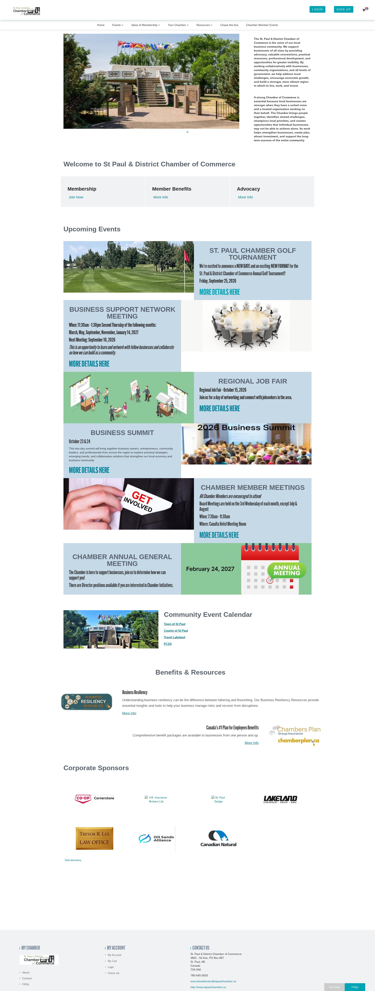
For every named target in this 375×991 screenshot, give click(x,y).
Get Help (334, 987)
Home (100, 25)
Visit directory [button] (73, 860)
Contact (27, 978)
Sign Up (344, 9)
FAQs (25, 984)
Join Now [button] (76, 197)
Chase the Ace (229, 25)
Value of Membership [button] (144, 25)
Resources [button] (203, 25)
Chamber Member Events (262, 25)
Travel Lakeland (174, 637)
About (25, 972)
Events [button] (116, 25)
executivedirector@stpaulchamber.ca (213, 981)
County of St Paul (176, 630)
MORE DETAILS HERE (219, 293)
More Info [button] (160, 197)
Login (317, 9)
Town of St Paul (174, 624)
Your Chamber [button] (177, 25)
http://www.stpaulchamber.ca (208, 987)
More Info (252, 743)
